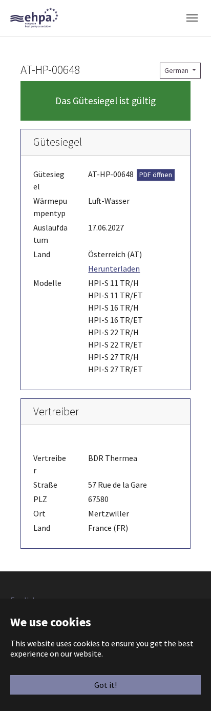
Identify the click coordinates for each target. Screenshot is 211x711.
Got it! (105, 685)
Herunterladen (114, 268)
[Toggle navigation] (192, 18)
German (177, 70)
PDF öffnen (155, 174)
